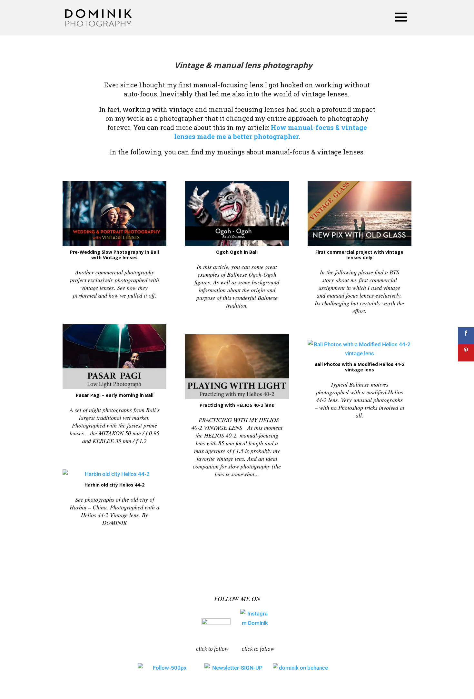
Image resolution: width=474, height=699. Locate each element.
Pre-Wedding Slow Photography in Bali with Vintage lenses (114, 255)
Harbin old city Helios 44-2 (114, 485)
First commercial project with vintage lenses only (359, 255)
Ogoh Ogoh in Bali (237, 252)
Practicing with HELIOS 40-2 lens (237, 405)
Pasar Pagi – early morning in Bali (114, 395)
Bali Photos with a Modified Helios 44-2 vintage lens (359, 367)
